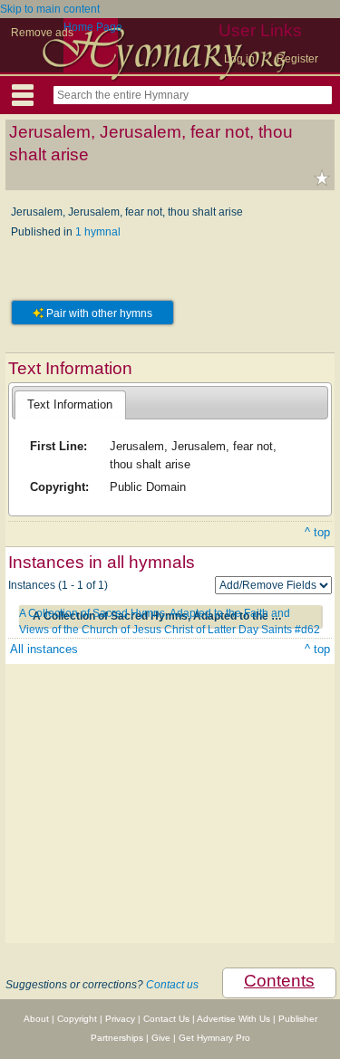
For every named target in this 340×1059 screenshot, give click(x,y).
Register (297, 59)
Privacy (120, 1019)
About (36, 1019)
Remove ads (42, 32)
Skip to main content (50, 9)
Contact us (172, 984)
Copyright (77, 1019)
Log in (239, 59)
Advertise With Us (233, 1019)
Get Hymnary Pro (214, 1038)
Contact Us (166, 1019)
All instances (44, 649)
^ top (317, 532)
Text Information (69, 404)
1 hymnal (98, 232)
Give (160, 1038)
